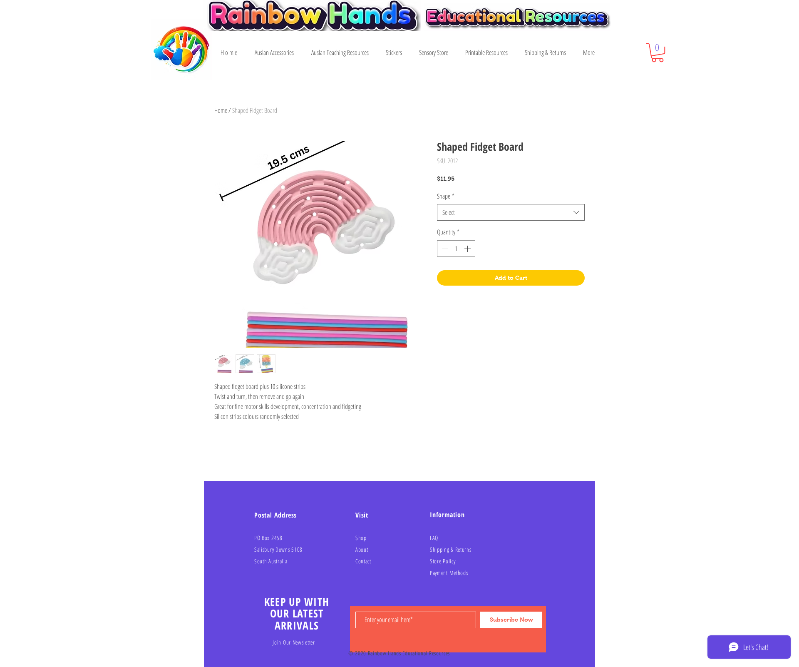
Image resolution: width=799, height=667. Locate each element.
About (361, 549)
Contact (363, 561)
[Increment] (468, 248)
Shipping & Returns (450, 549)
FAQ (434, 538)
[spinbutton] (456, 248)
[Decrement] (444, 248)
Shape (445, 196)
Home (220, 110)
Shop (361, 538)
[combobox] (511, 212)
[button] (657, 52)
